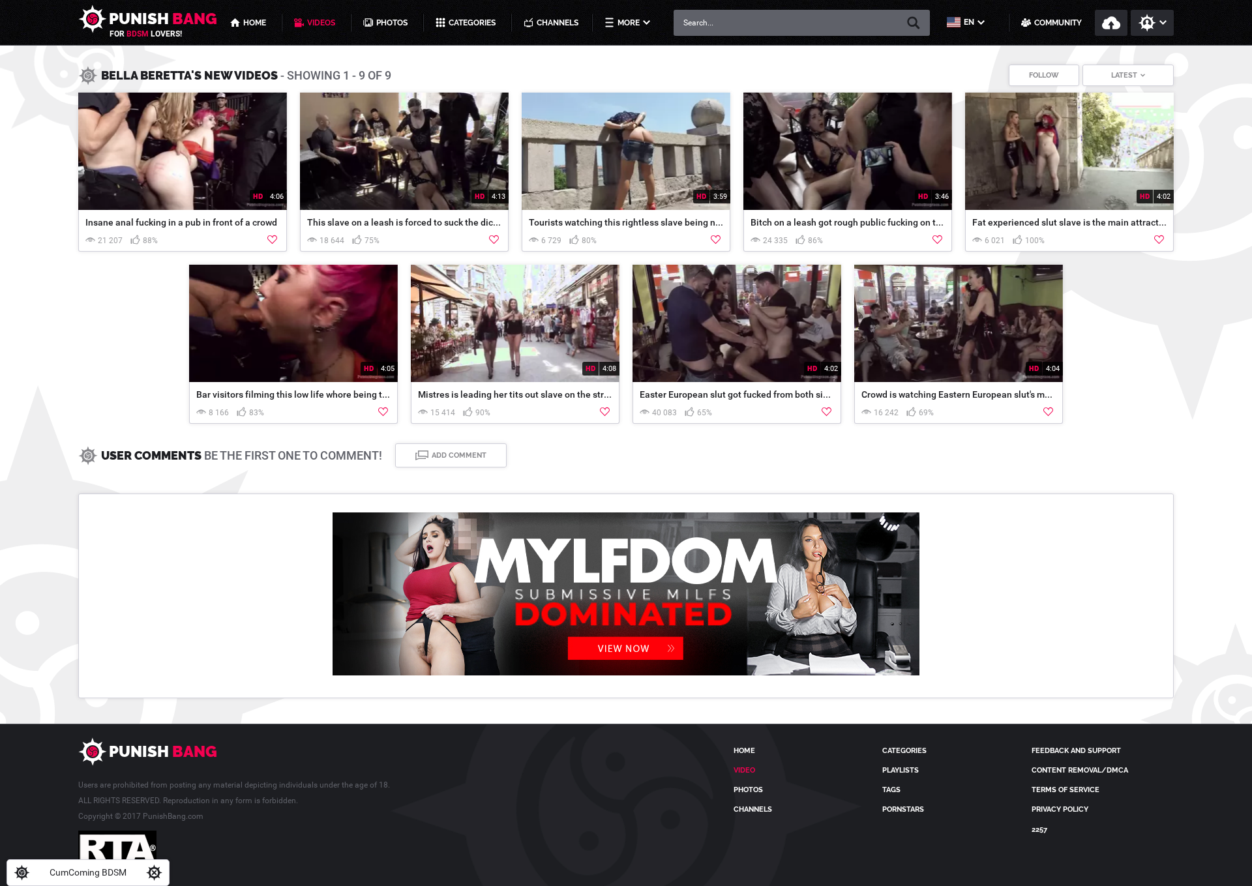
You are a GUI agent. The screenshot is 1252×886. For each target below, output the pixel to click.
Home (744, 750)
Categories (904, 750)
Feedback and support (1076, 750)
